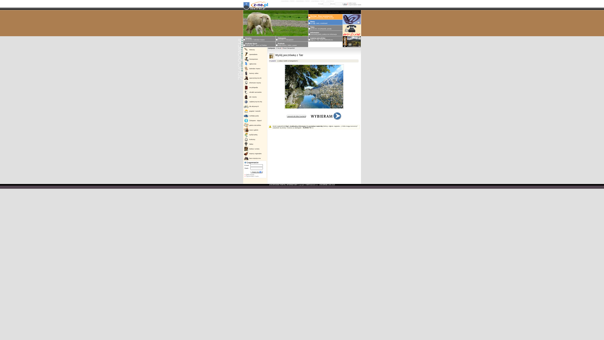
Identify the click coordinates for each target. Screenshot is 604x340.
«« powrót (272, 61)
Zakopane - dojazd (255, 120)
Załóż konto (351, 3)
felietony (252, 50)
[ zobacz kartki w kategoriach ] (288, 61)
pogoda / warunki (254, 111)
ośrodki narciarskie (255, 92)
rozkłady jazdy (254, 116)
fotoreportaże (253, 59)
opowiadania (253, 54)
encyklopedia (253, 87)
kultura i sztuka (254, 149)
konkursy (252, 139)
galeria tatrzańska (255, 125)
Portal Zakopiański (289, 48)
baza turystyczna (255, 158)
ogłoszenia (252, 64)
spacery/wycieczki (255, 78)
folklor (251, 144)
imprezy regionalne (255, 153)
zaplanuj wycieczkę (255, 101)
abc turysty (253, 97)
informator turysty (255, 83)
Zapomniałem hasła (354, 5)
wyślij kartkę (253, 135)
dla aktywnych (254, 106)
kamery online (253, 73)
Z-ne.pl (278, 48)
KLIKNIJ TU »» (308, 128)
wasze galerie (253, 130)
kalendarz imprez (254, 68)
